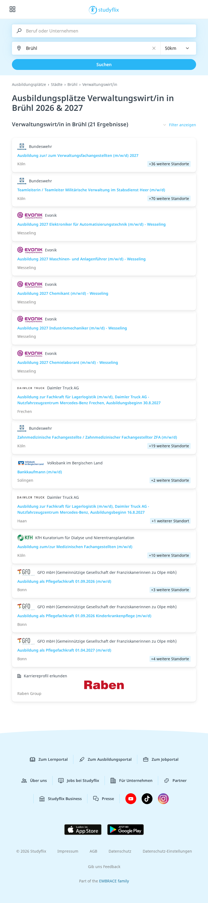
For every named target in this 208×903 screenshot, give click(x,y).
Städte (57, 84)
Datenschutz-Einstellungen (167, 851)
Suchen (104, 64)
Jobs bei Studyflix (83, 780)
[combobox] (178, 48)
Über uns (38, 780)
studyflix (108, 9)
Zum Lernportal (53, 759)
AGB (93, 851)
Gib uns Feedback (104, 866)
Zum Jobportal (165, 759)
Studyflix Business (65, 798)
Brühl (72, 84)
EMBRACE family (114, 880)
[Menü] (12, 9)
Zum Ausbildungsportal (110, 759)
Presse (108, 798)
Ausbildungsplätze (29, 84)
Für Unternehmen (135, 780)
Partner (180, 780)
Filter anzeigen (182, 124)
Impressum (67, 851)
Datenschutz (120, 851)
